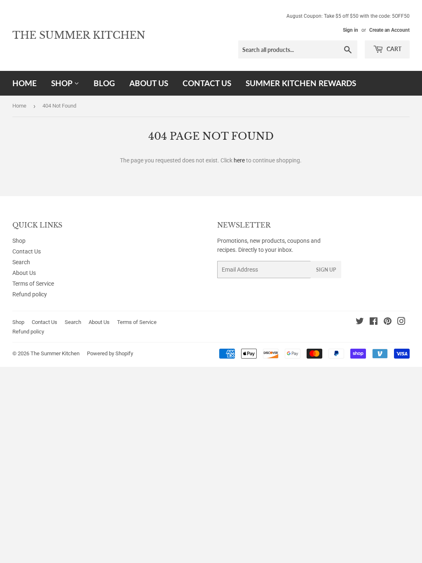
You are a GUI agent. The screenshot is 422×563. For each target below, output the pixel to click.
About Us (148, 83)
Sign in (350, 30)
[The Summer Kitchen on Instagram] (401, 322)
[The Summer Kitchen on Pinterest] (387, 322)
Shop (62, 83)
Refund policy (29, 294)
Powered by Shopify (110, 353)
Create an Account (389, 30)
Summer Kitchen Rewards (301, 83)
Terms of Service (33, 283)
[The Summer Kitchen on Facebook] (373, 322)
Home (24, 83)
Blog (104, 83)
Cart (393, 48)
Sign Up (326, 270)
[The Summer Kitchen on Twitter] (360, 322)
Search (21, 262)
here (239, 160)
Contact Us (207, 83)
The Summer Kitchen (78, 35)
